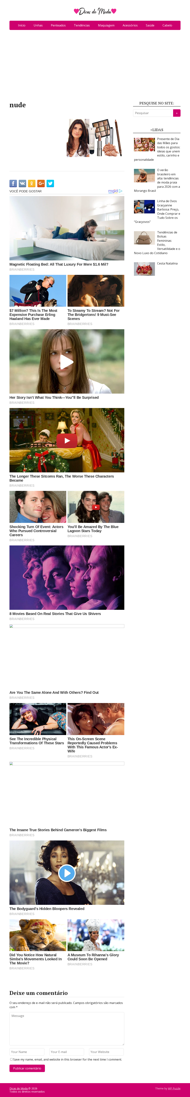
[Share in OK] (31, 183)
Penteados (58, 25)
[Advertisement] (95, 67)
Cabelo (167, 25)
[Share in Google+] (41, 183)
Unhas (38, 25)
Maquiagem (106, 25)
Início (21, 25)
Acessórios (130, 25)
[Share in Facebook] (13, 183)
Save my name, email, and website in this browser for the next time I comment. (67, 1059)
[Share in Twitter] (50, 183)
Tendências (82, 25)
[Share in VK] (22, 183)
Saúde (150, 25)
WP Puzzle (174, 1088)
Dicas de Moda (18, 1088)
